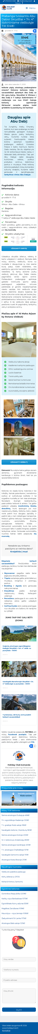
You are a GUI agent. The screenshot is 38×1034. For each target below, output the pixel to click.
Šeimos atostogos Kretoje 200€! (15, 835)
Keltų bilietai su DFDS (11, 877)
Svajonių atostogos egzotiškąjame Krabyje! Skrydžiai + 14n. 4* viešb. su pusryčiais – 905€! (17, 648)
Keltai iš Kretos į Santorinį (12, 882)
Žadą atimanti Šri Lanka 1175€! (14, 918)
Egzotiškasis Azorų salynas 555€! (15, 904)
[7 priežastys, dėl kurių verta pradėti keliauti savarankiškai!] (19, 702)
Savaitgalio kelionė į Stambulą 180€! (17, 830)
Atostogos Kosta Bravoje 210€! (14, 860)
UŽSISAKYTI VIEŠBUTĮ (19, 462)
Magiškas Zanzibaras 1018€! (13, 909)
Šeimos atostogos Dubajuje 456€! (15, 815)
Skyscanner (9, 573)
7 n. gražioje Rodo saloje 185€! (14, 825)
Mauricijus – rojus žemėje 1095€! (15, 913)
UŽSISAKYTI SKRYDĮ (19, 248)
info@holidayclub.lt (25, 1)
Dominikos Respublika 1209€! (14, 894)
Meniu (32, 8)
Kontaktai (6, 1031)
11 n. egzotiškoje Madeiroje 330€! (15, 820)
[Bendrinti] (34, 31)
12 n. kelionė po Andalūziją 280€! (15, 840)
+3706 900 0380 (10, 1)
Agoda (19, 586)
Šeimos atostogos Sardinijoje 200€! (16, 845)
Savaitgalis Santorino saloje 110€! (15, 855)
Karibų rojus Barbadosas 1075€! (15, 899)
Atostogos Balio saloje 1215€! (13, 923)
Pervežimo (9, 598)
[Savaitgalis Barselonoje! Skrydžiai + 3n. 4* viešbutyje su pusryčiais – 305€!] (19, 669)
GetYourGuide (10, 606)
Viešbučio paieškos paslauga (13, 872)
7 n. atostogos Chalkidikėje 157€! (15, 850)
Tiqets (7, 578)
